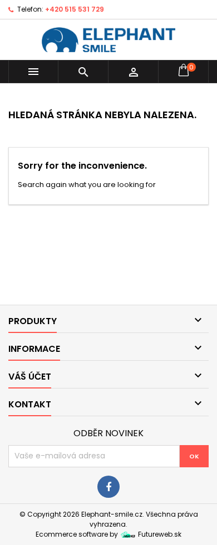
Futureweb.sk (158, 534)
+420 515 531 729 (74, 9)
